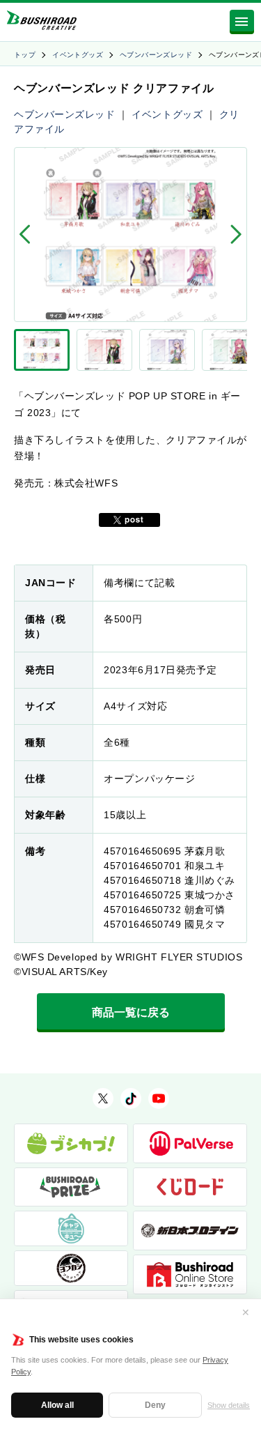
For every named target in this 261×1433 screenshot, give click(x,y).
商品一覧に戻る (131, 1012)
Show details (228, 1405)
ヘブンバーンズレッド (156, 55)
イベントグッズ (77, 55)
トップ (24, 55)
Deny (155, 1405)
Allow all (57, 1405)
